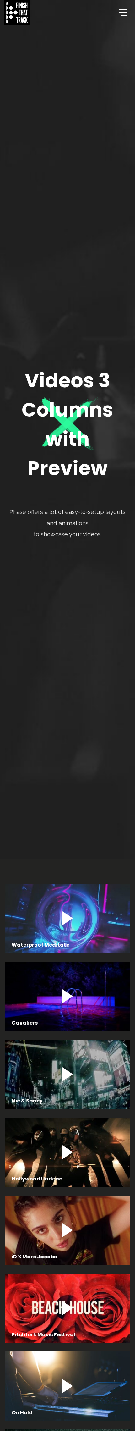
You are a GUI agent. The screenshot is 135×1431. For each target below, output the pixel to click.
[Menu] (122, 12)
